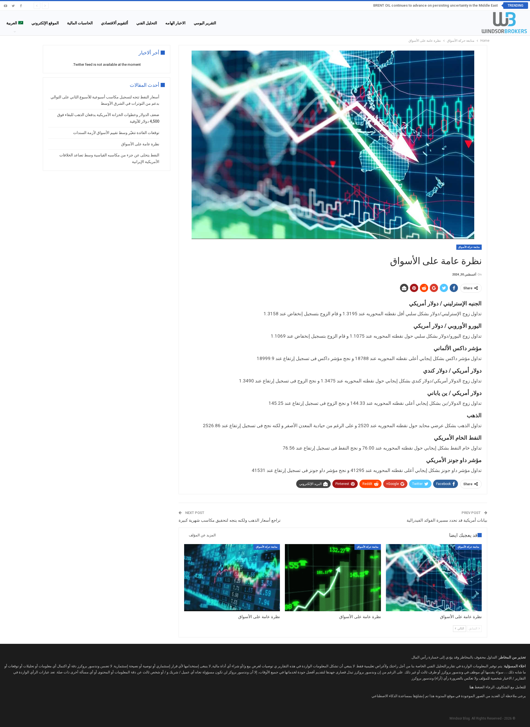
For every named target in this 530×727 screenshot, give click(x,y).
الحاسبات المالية (80, 23)
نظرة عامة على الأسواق (140, 144)
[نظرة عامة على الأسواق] (434, 577)
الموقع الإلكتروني (45, 23)
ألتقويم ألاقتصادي (114, 23)
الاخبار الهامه (175, 23)
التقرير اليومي (205, 23)
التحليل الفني (146, 23)
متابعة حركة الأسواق (469, 247)
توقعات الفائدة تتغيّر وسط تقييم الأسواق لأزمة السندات (116, 132)
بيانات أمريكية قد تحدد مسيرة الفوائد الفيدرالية (447, 520)
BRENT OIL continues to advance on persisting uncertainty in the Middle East (435, 5)
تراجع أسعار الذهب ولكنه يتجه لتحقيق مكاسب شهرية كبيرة (229, 520)
